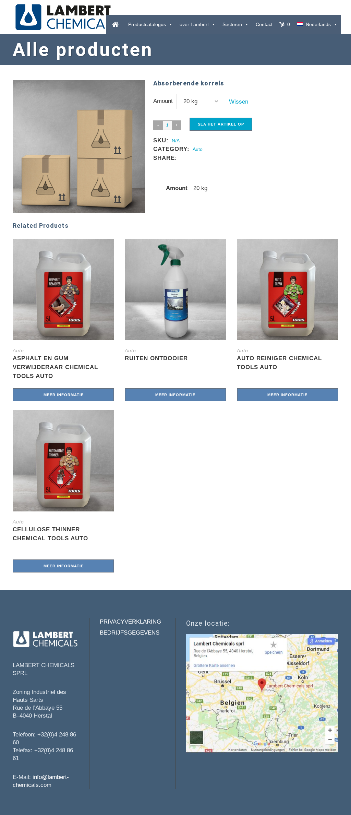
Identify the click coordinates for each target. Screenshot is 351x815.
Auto (198, 149)
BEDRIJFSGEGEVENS (129, 632)
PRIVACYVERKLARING (130, 621)
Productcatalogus (147, 24)
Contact (264, 24)
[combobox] (200, 101)
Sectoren (232, 24)
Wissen (238, 101)
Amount (163, 101)
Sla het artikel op (221, 124)
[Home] (115, 24)
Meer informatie (64, 395)
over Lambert (194, 24)
